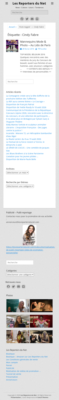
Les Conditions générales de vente (22, 359)
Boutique (10, 353)
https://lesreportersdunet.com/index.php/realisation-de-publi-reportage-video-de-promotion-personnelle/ (30, 250)
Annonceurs (11, 379)
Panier (9, 365)
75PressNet (42, 49)
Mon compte (12, 362)
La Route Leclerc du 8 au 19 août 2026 (23, 139)
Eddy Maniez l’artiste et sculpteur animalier (26, 124)
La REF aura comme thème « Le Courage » (25, 101)
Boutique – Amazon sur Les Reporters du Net (27, 356)
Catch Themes (42, 397)
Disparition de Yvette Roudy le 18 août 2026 (26, 107)
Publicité (10, 368)
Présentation (12, 377)
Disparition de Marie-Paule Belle (21, 159)
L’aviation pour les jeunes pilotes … (22, 156)
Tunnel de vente (13, 374)
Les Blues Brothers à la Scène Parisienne (24, 153)
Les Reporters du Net (29, 3)
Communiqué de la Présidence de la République (28, 110)
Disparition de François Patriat (20, 104)
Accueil (12, 27)
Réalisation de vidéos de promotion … (23, 371)
